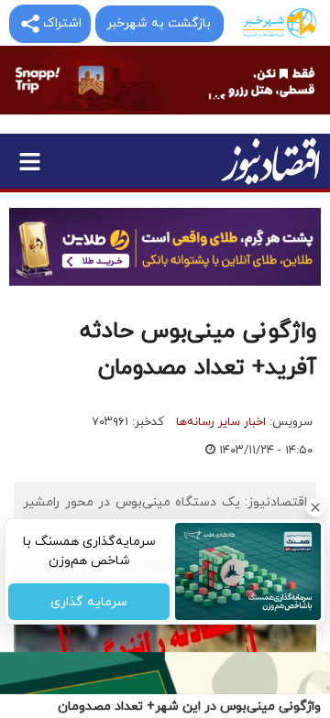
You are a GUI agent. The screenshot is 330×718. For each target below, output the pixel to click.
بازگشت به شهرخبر (158, 23)
